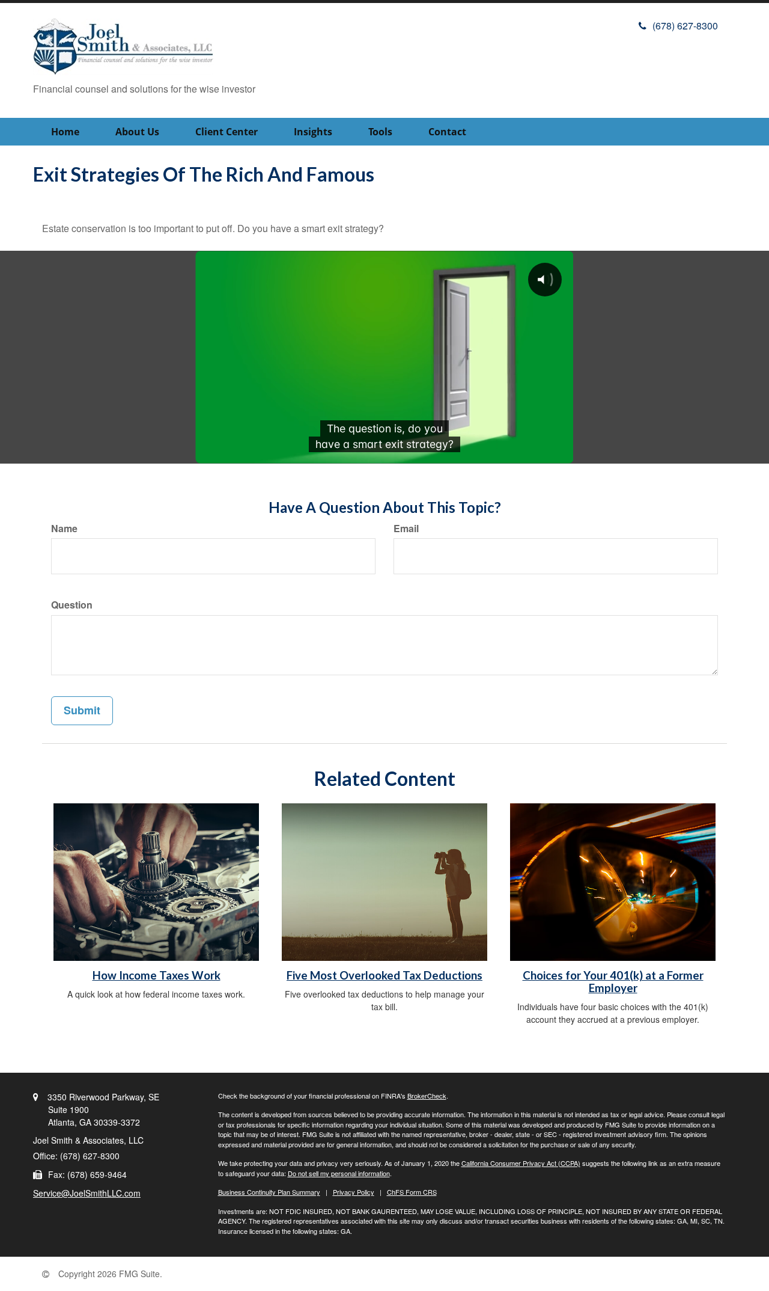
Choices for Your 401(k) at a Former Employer (613, 982)
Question (72, 605)
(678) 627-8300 (685, 25)
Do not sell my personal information (339, 1173)
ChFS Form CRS (412, 1192)
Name (64, 528)
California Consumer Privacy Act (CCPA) (520, 1163)
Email (406, 528)
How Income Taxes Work (156, 975)
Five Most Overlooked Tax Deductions (384, 975)
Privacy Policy (353, 1192)
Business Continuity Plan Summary (269, 1192)
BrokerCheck (426, 1095)
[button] (137, 132)
